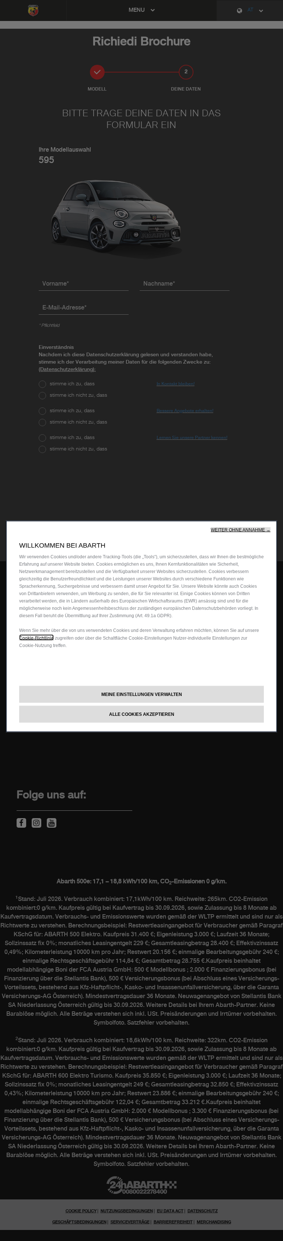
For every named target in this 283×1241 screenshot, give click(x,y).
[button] (240, 530)
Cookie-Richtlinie (36, 637)
